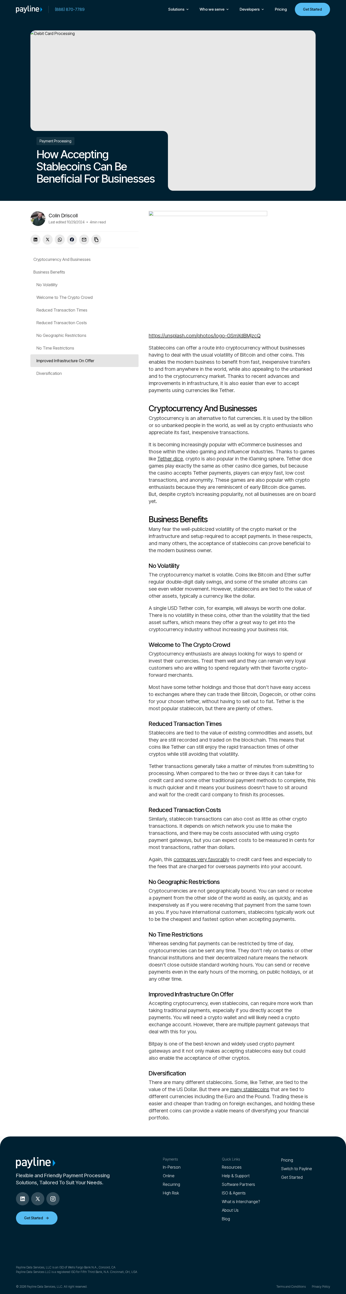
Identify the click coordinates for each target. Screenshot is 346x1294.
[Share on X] (48, 240)
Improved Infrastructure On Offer (65, 360)
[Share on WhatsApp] (60, 240)
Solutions (176, 9)
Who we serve (212, 9)
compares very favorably (201, 859)
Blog (226, 1218)
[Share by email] (84, 240)
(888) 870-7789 (70, 9)
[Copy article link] (96, 240)
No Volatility (46, 284)
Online (169, 1175)
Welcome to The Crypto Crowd (64, 297)
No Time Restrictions (55, 348)
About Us (230, 1210)
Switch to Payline (296, 1168)
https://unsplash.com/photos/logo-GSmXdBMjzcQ (205, 336)
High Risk (171, 1192)
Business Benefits (49, 272)
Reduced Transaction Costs (61, 322)
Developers (250, 9)
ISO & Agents (234, 1192)
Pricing (281, 9)
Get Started (312, 9)
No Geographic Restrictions (61, 335)
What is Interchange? (241, 1201)
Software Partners (238, 1184)
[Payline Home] (29, 9)
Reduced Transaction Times (61, 310)
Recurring (171, 1184)
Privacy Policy (321, 1286)
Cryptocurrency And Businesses (62, 259)
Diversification (49, 373)
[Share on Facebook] (72, 240)
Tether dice (170, 459)
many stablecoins (249, 1089)
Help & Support (235, 1175)
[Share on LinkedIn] (35, 240)
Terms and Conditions (291, 1286)
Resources (232, 1167)
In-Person (172, 1167)
